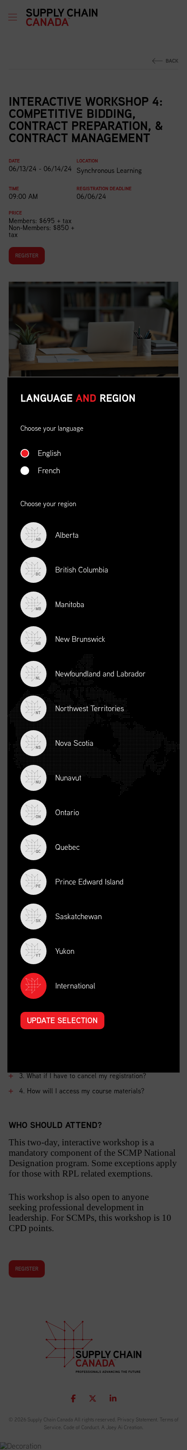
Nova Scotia (65, 744)
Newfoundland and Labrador (91, 674)
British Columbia (72, 570)
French (49, 470)
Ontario (57, 813)
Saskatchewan (69, 917)
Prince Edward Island (80, 882)
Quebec (58, 848)
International (75, 985)
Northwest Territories (80, 709)
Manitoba (60, 605)
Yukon (55, 952)
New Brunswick (70, 640)
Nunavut (58, 778)
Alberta (57, 536)
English (49, 453)
